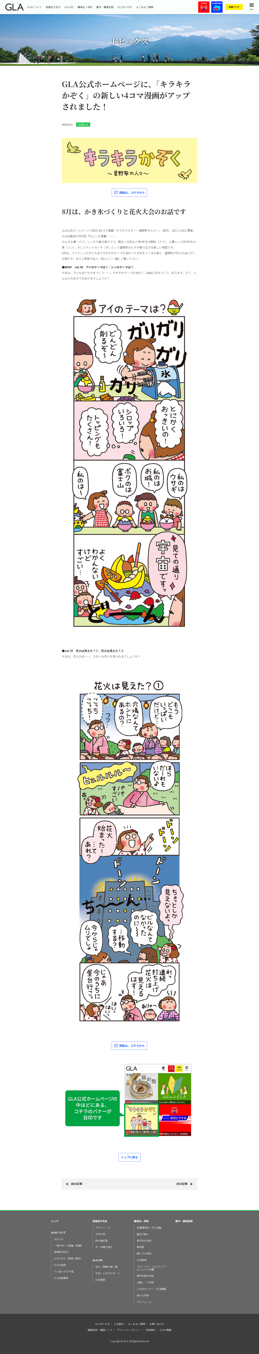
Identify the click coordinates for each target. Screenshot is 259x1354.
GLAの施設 (60, 1264)
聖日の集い (143, 1234)
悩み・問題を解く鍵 (106, 1266)
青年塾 (140, 1246)
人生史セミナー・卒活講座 (151, 1288)
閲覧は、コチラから (132, 192)
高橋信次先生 (61, 1251)
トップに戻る (129, 1157)
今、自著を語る (104, 1246)
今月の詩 (100, 1234)
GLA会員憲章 (61, 1277)
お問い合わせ (156, 1324)
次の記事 (181, 1184)
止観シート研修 (145, 1282)
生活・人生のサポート (107, 1273)
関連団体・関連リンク (100, 1330)
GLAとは (58, 1239)
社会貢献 (100, 1279)
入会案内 (119, 1324)
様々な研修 (143, 1295)
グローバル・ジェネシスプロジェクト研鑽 (151, 1268)
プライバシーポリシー (129, 1330)
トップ (54, 1221)
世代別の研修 (144, 1240)
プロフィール (102, 1227)
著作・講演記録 (104, 7)
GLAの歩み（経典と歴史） (68, 1258)
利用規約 (150, 1330)
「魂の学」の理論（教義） (69, 1245)
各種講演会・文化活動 (149, 1227)
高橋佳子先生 (53, 7)
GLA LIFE (69, 7)
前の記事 (76, 1184)
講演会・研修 (85, 7)
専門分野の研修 (145, 1275)
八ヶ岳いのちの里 (64, 1271)
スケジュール (144, 1301)
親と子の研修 (144, 1253)
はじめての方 (124, 7)
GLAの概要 (165, 1330)
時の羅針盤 (101, 1240)
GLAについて (34, 7)
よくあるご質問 (144, 7)
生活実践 (142, 1260)
